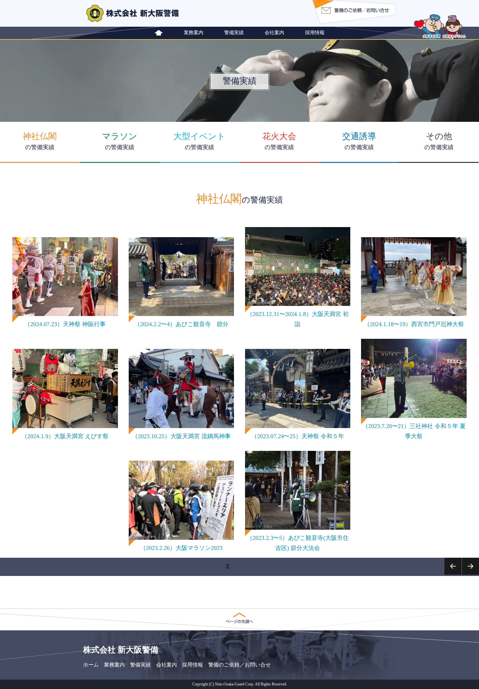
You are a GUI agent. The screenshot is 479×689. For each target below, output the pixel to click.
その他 (439, 141)
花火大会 (279, 141)
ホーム (91, 664)
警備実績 (234, 32)
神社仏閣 (40, 141)
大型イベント (199, 141)
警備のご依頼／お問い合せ (239, 664)
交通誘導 (359, 141)
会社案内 (274, 32)
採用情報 (315, 32)
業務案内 (193, 32)
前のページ (453, 574)
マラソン (119, 141)
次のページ (470, 574)
